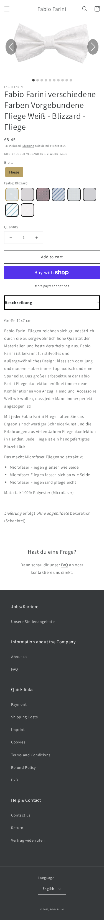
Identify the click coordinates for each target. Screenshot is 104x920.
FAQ (64, 564)
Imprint (18, 729)
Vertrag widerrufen (28, 840)
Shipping (28, 146)
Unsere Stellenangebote (33, 621)
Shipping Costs (24, 716)
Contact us (21, 815)
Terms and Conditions (30, 754)
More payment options (52, 286)
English (48, 888)
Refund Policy (23, 767)
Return (17, 827)
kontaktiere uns (45, 572)
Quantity (11, 227)
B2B (14, 779)
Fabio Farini (57, 909)
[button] (7, 9)
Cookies (18, 742)
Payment (19, 704)
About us (19, 656)
